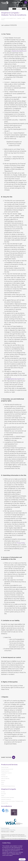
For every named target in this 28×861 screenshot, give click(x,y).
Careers (2, 795)
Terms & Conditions (5, 828)
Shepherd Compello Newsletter (7, 797)
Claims (2, 784)
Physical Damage (4, 767)
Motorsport (3, 774)
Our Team (3, 791)
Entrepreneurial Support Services (8, 786)
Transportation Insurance (6, 772)
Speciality (3, 780)
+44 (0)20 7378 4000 (18, 2)
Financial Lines (4, 776)
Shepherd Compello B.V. (6, 799)
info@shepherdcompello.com (15, 379)
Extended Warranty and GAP (7, 769)
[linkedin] (13, 757)
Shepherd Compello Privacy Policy (8, 830)
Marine (2, 782)
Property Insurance (5, 771)
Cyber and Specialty (5, 778)
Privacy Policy (21, 543)
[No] (27, 841)
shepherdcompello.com (19, 51)
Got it (22, 859)
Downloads (3, 793)
